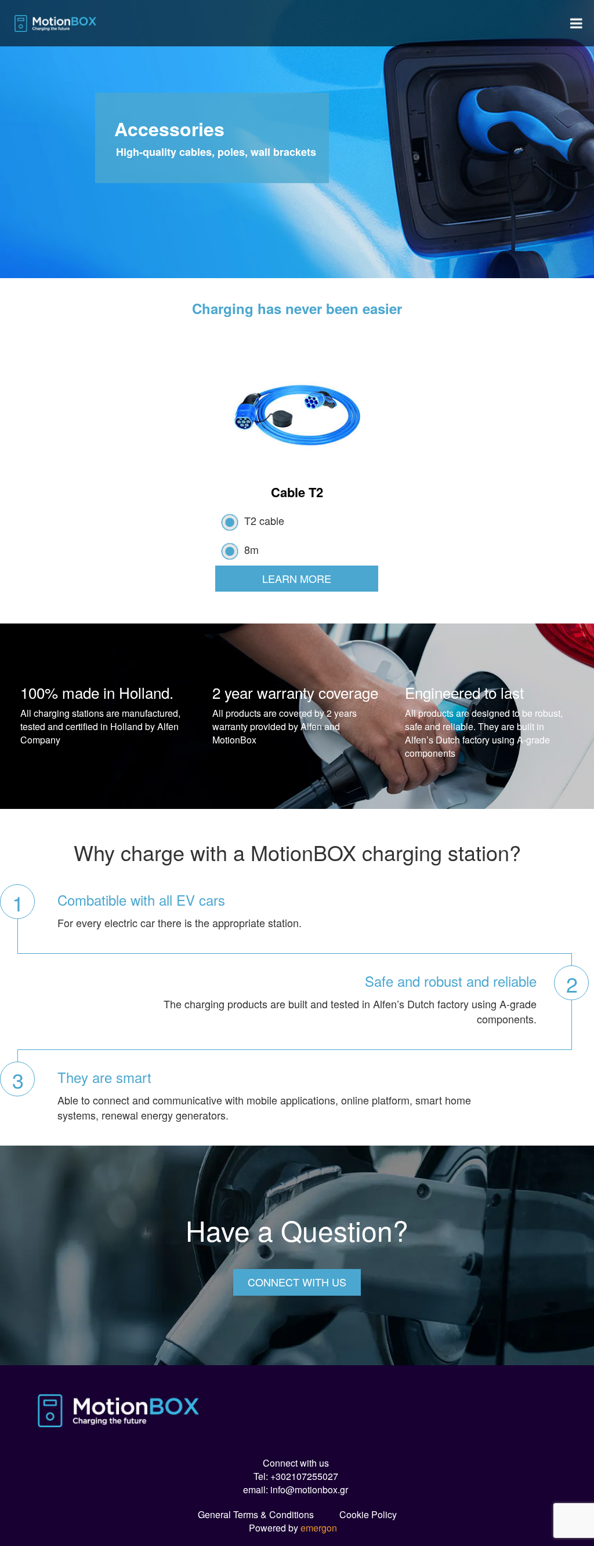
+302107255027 (304, 1476)
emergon (318, 1527)
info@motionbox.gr (309, 1489)
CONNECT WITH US (297, 1281)
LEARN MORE (296, 578)
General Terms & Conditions (256, 1514)
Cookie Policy (368, 1514)
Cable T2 (297, 492)
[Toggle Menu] (576, 23)
